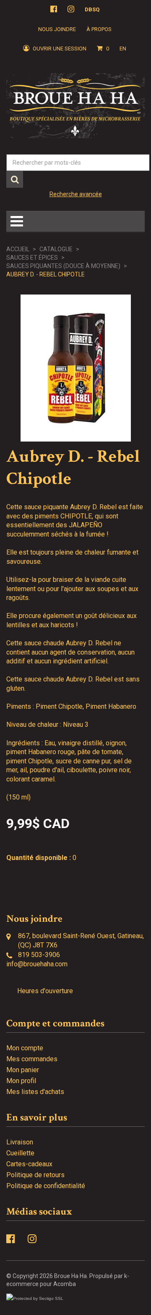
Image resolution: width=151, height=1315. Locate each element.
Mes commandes (31, 1059)
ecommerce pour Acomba (41, 1284)
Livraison (19, 1142)
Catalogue (56, 249)
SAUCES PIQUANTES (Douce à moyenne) (63, 266)
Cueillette (20, 1153)
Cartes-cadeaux (29, 1164)
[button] (103, 48)
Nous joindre (57, 29)
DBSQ (92, 9)
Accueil (17, 249)
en (123, 48)
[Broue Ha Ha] (75, 105)
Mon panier (22, 1070)
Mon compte (24, 1048)
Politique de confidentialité (45, 1186)
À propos (99, 29)
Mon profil (21, 1081)
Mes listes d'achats (35, 1092)
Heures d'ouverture (45, 991)
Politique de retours (35, 1175)
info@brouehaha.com (37, 964)
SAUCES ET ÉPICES (32, 257)
